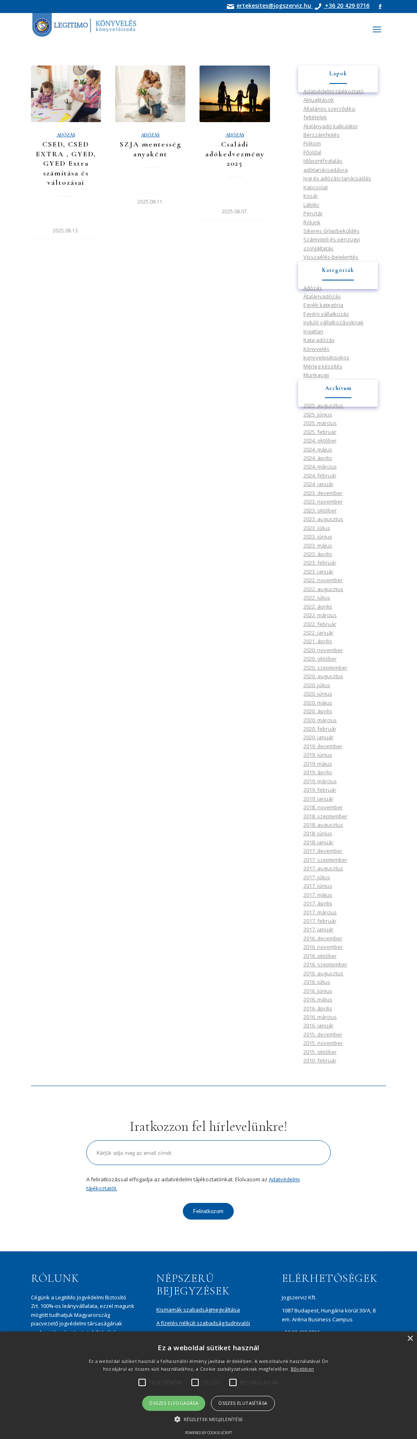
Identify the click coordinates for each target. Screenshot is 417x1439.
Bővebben (302, 1369)
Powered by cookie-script (208, 1432)
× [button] (410, 1339)
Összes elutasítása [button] (242, 1403)
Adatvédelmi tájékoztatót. (300, 745)
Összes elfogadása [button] (173, 1403)
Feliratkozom (283, 769)
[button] (208, 1419)
